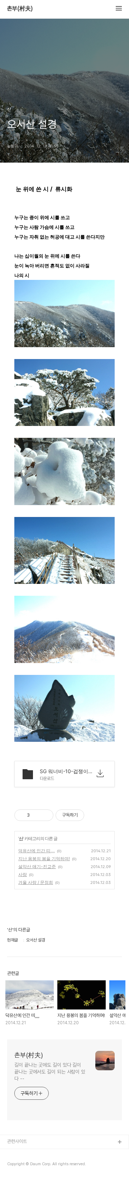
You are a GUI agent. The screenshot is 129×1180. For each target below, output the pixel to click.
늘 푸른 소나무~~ (23, 1154)
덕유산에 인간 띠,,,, (36, 850)
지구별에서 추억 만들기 (28, 1165)
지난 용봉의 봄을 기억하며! (44, 858)
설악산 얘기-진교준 (37, 866)
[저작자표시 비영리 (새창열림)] (90, 815)
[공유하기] (36, 815)
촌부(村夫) (20, 8)
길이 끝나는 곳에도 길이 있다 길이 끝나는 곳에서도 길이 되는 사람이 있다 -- (49, 1071)
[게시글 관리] (45, 815)
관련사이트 (17, 1141)
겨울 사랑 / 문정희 (35, 882)
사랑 (22, 874)
